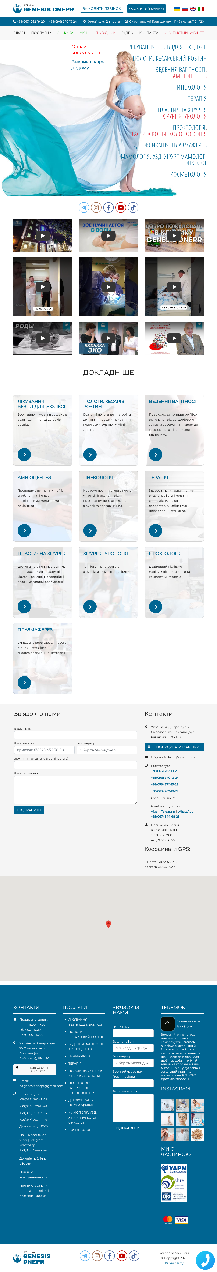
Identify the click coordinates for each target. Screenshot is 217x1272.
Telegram (168, 811)
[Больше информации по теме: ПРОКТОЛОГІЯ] (155, 606)
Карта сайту (174, 1263)
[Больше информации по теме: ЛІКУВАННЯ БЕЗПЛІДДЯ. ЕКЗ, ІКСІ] (24, 454)
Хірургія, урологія (185, 116)
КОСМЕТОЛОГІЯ (189, 174)
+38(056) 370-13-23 (164, 784)
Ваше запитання (26, 773)
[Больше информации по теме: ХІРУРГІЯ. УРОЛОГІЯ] (90, 606)
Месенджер (86, 743)
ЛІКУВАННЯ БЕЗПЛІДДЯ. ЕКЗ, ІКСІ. (168, 46)
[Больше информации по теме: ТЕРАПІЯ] (155, 530)
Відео (127, 33)
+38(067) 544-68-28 (165, 816)
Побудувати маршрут (178, 747)
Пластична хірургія (182, 109)
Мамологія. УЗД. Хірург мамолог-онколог (164, 159)
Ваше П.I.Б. (22, 729)
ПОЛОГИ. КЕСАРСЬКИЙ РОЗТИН (170, 58)
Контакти (149, 33)
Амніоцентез (190, 75)
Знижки (65, 33)
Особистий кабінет (146, 9)
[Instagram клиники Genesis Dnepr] (96, 207)
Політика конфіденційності (33, 1174)
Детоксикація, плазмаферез (170, 144)
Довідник (105, 33)
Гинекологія (191, 87)
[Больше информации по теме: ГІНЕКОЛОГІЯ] (90, 530)
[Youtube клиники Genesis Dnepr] (120, 207)
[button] (108, 207)
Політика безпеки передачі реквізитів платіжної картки (35, 1191)
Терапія (197, 98)
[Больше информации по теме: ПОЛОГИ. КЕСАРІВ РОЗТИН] (90, 454)
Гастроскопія (149, 133)
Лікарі (19, 33)
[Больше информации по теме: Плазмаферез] (24, 682)
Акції (84, 33)
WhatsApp (185, 811)
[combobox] (107, 750)
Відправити (29, 810)
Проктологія (189, 127)
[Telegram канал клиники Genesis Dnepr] (84, 207)
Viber (155, 811)
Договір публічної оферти (33, 1161)
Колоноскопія (188, 133)
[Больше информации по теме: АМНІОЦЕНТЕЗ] (24, 530)
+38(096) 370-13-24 (63, 21)
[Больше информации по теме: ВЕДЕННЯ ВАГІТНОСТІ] (155, 454)
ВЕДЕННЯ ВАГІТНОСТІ (181, 69)
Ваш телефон (24, 743)
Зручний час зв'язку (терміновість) (41, 759)
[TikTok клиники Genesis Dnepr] (133, 207)
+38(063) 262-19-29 (31, 21)
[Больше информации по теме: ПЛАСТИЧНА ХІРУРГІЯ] (24, 606)
